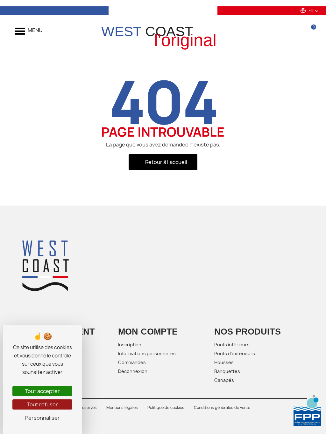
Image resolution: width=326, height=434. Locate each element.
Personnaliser (42, 417)
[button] (309, 11)
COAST (147, 31)
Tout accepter (42, 391)
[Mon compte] (294, 31)
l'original (185, 40)
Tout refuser (42, 404)
